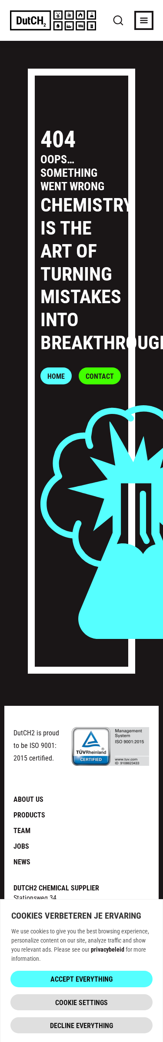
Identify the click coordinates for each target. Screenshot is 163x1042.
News (21, 861)
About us (28, 799)
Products (29, 814)
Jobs (21, 845)
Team (21, 830)
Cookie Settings (81, 1002)
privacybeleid (107, 949)
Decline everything (81, 1025)
